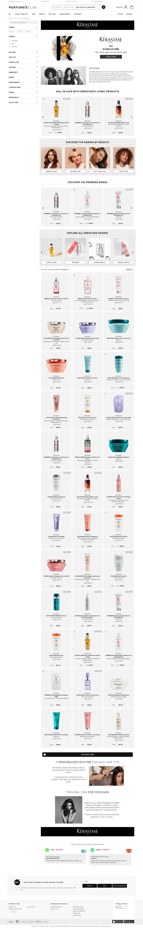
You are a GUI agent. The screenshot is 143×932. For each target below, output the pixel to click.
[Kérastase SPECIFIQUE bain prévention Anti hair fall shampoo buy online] (56, 503)
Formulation (14, 62)
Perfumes (14, 41)
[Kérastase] (87, 25)
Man (11, 31)
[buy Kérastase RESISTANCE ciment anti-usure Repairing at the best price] (88, 366)
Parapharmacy (14, 82)
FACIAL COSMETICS (21, 14)
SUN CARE (52, 14)
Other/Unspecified (119, 884)
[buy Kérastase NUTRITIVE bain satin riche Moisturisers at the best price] (119, 525)
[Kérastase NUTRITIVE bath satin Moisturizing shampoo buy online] (56, 661)
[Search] (103, 7)
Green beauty (14, 97)
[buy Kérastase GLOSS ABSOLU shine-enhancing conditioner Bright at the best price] (56, 406)
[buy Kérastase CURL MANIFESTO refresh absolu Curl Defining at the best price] (119, 723)
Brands (20, 18)
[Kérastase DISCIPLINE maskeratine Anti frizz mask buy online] (56, 384)
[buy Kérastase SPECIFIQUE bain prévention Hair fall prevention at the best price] (56, 485)
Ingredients (13, 72)
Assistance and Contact (16, 1)
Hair (12, 44)
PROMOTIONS (69, 7)
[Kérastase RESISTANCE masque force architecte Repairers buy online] (118, 344)
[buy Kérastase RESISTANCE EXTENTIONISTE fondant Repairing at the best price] (56, 723)
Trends (11, 92)
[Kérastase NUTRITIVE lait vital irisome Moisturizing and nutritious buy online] (87, 423)
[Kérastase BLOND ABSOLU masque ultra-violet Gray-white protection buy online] (87, 344)
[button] (43, 117)
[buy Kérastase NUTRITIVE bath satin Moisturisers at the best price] (56, 644)
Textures (12, 67)
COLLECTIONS (13, 102)
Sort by (129, 269)
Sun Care (14, 47)
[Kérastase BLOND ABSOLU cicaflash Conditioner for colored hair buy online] (56, 542)
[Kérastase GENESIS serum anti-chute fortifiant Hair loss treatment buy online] (56, 304)
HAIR (33, 14)
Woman (28, 31)
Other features (15, 87)
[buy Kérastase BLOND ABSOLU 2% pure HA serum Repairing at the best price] (88, 683)
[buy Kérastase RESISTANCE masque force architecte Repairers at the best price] (119, 326)
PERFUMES (78, 14)
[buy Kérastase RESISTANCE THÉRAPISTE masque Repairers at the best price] (119, 445)
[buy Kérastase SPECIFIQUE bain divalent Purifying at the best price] (119, 564)
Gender (11, 27)
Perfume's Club (13, 18)
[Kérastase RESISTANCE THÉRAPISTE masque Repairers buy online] (118, 463)
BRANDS (129, 14)
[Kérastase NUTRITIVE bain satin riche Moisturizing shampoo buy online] (118, 542)
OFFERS (120, 14)
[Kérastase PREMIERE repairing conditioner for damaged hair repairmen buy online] (118, 219)
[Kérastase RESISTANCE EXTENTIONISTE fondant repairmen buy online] (56, 740)
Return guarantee (98, 1)
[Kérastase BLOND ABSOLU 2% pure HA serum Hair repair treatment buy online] (87, 701)
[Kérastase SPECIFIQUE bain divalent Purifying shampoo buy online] (118, 582)
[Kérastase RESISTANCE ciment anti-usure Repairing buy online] (87, 384)
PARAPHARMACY (65, 14)
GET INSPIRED (57, 7)
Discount (12, 52)
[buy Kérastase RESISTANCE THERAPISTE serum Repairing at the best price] (56, 604)
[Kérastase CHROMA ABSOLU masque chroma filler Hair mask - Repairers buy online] (56, 582)
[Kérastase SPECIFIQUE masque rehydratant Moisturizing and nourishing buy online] (118, 701)
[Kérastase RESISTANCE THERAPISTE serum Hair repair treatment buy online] (56, 622)
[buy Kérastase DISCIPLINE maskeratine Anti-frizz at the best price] (56, 366)
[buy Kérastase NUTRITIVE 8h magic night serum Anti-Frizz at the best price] (119, 111)
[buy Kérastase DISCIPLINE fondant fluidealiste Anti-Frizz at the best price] (88, 525)
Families (12, 36)
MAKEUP (42, 14)
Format (12, 77)
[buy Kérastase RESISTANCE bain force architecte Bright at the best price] (119, 366)
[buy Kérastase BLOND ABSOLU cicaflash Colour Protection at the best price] (56, 525)
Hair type (12, 57)
